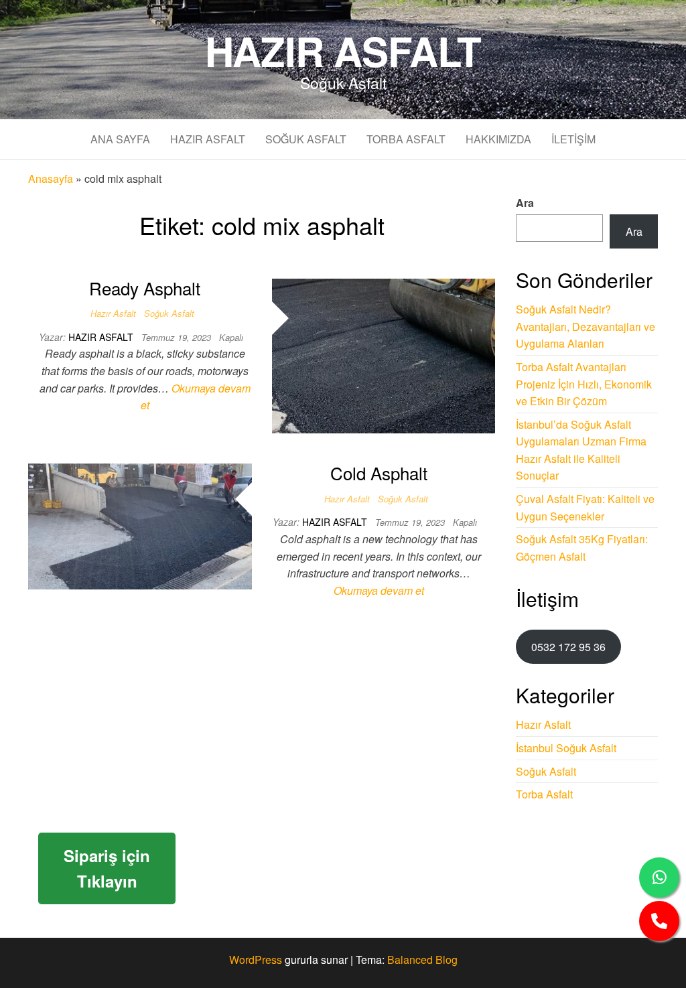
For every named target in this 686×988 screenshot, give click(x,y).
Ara (525, 202)
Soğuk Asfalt (305, 139)
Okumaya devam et (379, 590)
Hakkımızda (498, 139)
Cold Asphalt (378, 472)
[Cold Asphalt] (140, 525)
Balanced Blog (422, 959)
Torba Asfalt (405, 139)
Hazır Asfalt (343, 50)
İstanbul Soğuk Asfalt (566, 748)
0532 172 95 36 (568, 646)
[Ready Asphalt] (384, 354)
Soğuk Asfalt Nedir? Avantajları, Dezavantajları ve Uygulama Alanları (585, 326)
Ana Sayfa (120, 139)
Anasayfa (50, 178)
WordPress (255, 959)
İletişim (573, 139)
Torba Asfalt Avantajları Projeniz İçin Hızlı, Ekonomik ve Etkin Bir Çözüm (584, 384)
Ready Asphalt (144, 287)
